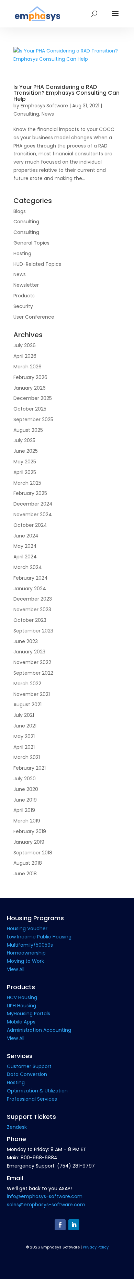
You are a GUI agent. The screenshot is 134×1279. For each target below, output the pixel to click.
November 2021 (31, 694)
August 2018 (27, 863)
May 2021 (24, 736)
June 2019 (25, 799)
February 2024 (30, 578)
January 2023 (29, 651)
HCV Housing (22, 997)
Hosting (22, 253)
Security (23, 306)
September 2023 (33, 630)
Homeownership (26, 952)
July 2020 (24, 778)
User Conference (33, 316)
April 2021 (24, 747)
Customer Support (29, 1066)
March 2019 (26, 820)
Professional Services (32, 1099)
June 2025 (25, 451)
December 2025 (32, 398)
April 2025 (24, 472)
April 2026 (24, 356)
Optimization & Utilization (37, 1090)
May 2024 (25, 546)
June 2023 (25, 641)
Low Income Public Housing (39, 936)
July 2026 (24, 345)
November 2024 (32, 514)
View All (15, 969)
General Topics (31, 242)
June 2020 (25, 789)
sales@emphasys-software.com (46, 1204)
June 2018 (25, 873)
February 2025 (30, 493)
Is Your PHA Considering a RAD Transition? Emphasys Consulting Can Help (66, 93)
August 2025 (28, 430)
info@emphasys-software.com (44, 1196)
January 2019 (28, 842)
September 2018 (32, 852)
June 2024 (25, 535)
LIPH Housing (21, 1005)
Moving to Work (25, 961)
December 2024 (33, 503)
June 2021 (24, 725)
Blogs (19, 211)
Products (24, 295)
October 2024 (30, 525)
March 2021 (26, 757)
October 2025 (29, 408)
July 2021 (23, 715)
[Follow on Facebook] (60, 1224)
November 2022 (32, 662)
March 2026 (27, 366)
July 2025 (24, 440)
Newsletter (26, 285)
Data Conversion (27, 1074)
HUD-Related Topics (37, 264)
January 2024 (29, 588)
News (48, 113)
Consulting (26, 113)
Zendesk (17, 1127)
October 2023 (29, 620)
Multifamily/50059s (30, 945)
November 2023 (32, 609)
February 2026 (30, 377)
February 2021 (29, 768)
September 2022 (33, 673)
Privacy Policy (96, 1247)
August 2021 (27, 704)
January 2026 (29, 387)
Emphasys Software (44, 105)
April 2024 (25, 556)
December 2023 (32, 598)
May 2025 (24, 461)
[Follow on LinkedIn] (73, 1224)
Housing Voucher (27, 928)
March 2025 (27, 482)
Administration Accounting (39, 1030)
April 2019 (24, 810)
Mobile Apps (21, 1021)
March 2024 (27, 567)
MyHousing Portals (28, 1013)
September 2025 (33, 419)
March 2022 (27, 683)
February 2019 (29, 831)
